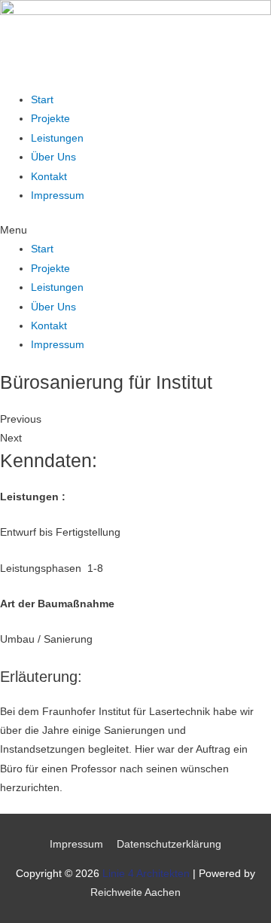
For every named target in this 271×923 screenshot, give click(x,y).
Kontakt (49, 176)
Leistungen (57, 138)
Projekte (50, 118)
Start (42, 99)
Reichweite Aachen (135, 892)
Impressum (57, 195)
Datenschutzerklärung (169, 844)
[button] (135, 230)
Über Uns (53, 157)
